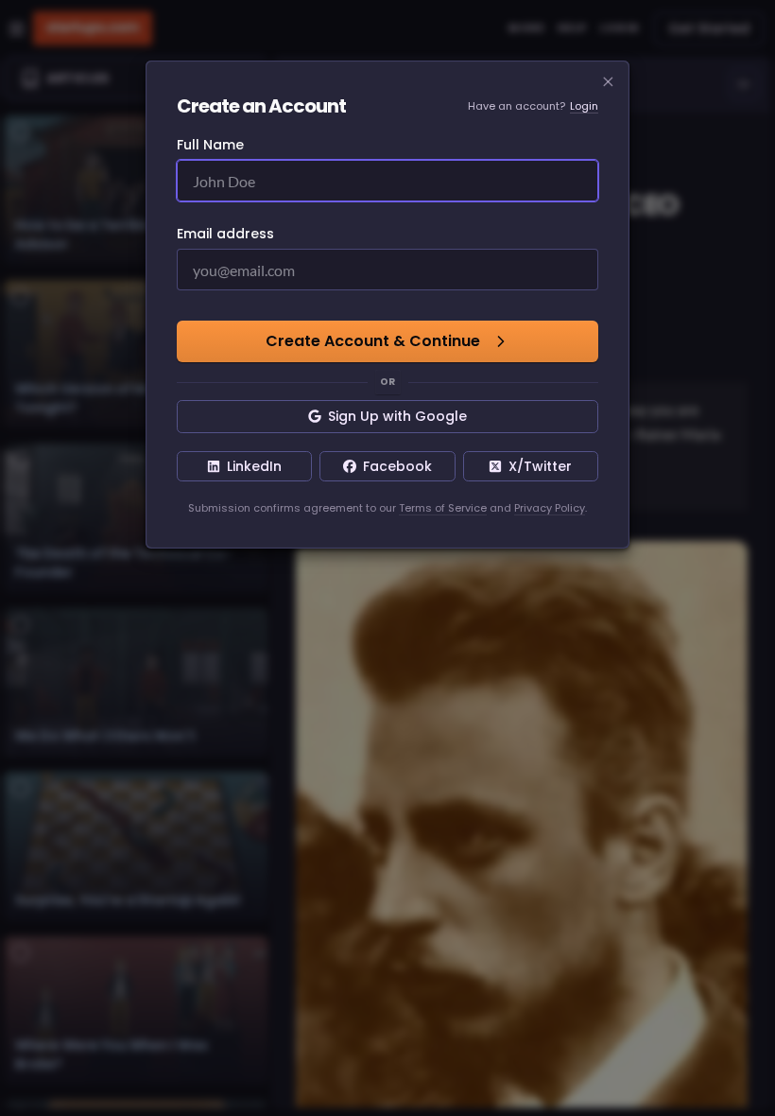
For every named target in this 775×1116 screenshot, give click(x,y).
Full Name (210, 144)
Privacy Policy (549, 507)
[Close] (609, 82)
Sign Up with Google (397, 416)
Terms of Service (443, 507)
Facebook (397, 466)
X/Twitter (540, 466)
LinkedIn (254, 466)
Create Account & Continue (373, 341)
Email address (225, 233)
